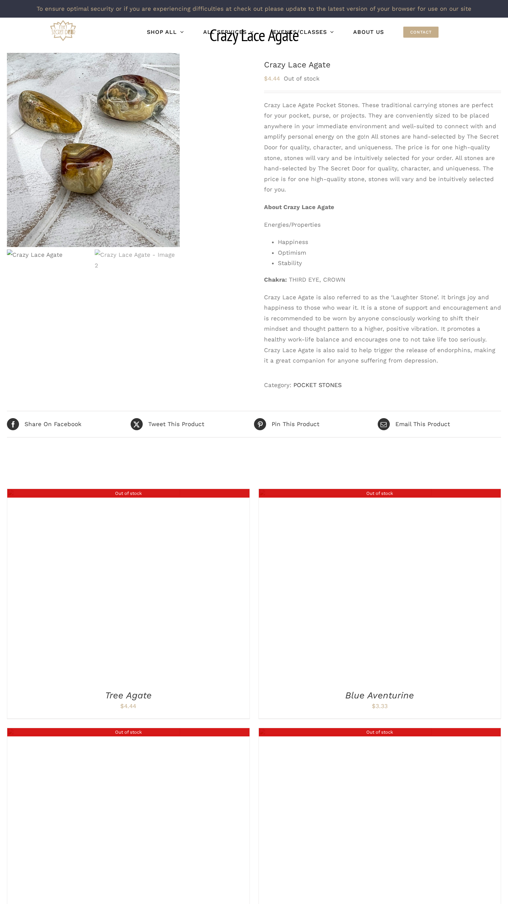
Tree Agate (128, 695)
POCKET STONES (317, 385)
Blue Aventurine (379, 695)
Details (94, 587)
